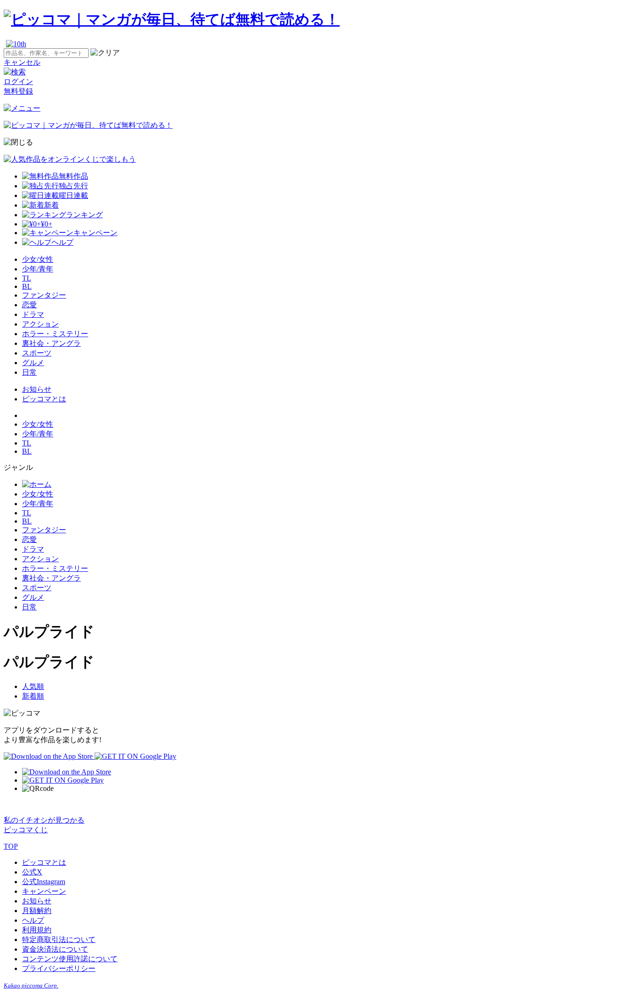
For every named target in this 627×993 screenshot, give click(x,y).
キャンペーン (44, 891)
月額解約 (36, 910)
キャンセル (22, 62)
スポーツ (36, 353)
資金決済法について (55, 949)
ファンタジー (44, 295)
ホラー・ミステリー (55, 334)
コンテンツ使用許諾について (70, 959)
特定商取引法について (58, 939)
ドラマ (33, 314)
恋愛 (29, 305)
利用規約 (36, 930)
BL (27, 286)
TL (26, 278)
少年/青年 (37, 269)
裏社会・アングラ (51, 343)
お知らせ (36, 389)
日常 (29, 372)
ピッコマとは (44, 399)
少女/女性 (37, 259)
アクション (40, 324)
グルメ (33, 363)
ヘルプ (33, 920)
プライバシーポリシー (58, 968)
